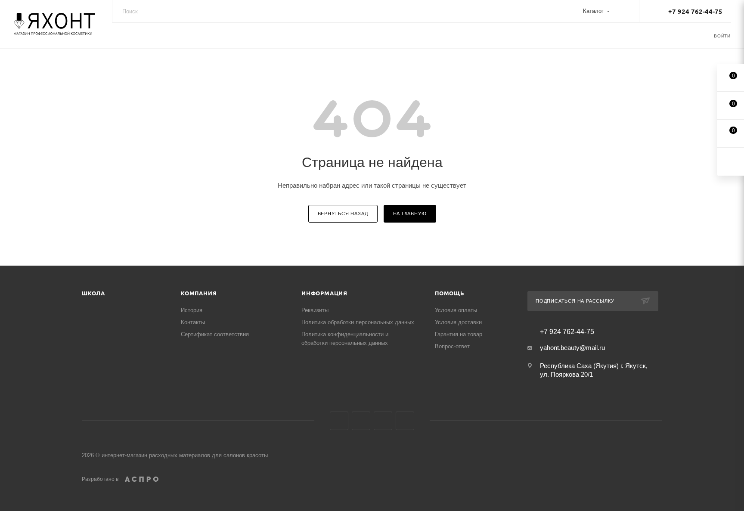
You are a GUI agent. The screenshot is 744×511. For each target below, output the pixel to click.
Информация (324, 293)
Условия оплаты (456, 310)
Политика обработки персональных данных (357, 322)
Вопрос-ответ (452, 346)
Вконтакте (339, 421)
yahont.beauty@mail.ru (572, 347)
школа (93, 293)
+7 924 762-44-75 (695, 11)
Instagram (361, 421)
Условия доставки (458, 322)
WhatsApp (405, 421)
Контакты (193, 322)
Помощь (450, 293)
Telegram (383, 421)
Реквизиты (315, 310)
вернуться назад (343, 213)
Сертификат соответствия (215, 334)
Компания (199, 293)
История (191, 310)
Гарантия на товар (458, 334)
